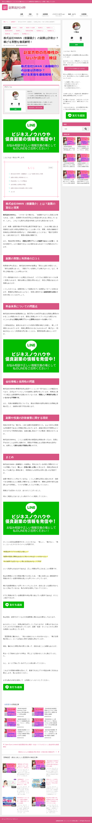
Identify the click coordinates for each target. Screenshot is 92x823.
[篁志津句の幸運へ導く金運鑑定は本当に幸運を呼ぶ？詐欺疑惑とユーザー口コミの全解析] (45, 805)
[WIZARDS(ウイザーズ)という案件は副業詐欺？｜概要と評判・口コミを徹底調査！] (16, 805)
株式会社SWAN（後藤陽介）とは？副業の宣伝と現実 (27, 173)
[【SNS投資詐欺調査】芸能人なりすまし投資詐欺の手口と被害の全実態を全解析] (44, 712)
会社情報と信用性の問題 (18, 184)
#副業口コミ (50, 27)
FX (37, 14)
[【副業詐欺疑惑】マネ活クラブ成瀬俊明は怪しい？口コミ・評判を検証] (17, 723)
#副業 (21, 27)
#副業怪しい (19, 30)
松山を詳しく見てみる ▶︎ (35, 107)
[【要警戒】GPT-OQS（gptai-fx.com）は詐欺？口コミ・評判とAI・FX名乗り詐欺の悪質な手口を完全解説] (16, 770)
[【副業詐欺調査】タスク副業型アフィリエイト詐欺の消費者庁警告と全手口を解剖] (17, 734)
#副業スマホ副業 (30, 27)
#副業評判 (16, 33)
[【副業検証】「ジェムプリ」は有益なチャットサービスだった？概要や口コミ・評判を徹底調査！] (16, 787)
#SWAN (14, 27)
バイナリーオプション (58, 14)
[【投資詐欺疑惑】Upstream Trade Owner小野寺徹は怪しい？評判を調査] (17, 712)
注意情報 (84, 14)
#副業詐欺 (7, 33)
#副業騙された (26, 33)
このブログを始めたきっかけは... (76, 68)
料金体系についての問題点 (19, 181)
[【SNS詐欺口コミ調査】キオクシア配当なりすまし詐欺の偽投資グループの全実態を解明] (44, 723)
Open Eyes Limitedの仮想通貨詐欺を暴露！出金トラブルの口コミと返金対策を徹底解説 (31, 745)
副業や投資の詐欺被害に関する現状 (21, 188)
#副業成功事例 (29, 30)
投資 (30, 14)
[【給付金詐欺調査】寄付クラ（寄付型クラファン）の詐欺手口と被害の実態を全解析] (44, 734)
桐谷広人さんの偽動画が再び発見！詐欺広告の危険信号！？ (37, 752)
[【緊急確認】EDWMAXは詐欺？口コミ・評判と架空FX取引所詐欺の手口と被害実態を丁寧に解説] (45, 769)
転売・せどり (72, 14)
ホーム (3, 819)
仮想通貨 (45, 14)
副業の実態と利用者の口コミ (19, 177)
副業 (21, 14)
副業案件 (7, 27)
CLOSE (50, 167)
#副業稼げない (40, 30)
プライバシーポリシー (12, 819)
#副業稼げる (50, 30)
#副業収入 (40, 27)
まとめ (13, 191)
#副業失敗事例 (8, 30)
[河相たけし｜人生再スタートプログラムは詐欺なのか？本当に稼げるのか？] (45, 787)
